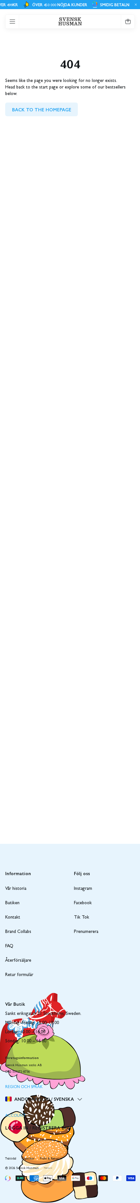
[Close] (135, 4)
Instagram (83, 889)
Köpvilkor (28, 1159)
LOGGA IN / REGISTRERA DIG (37, 1127)
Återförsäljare (18, 960)
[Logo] (70, 21)
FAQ (9, 946)
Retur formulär (19, 975)
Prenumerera (86, 932)
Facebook (83, 903)
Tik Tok (81, 917)
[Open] (12, 21)
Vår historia (15, 889)
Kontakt (12, 917)
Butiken (12, 903)
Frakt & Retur (49, 1159)
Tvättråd (10, 1159)
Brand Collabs (18, 932)
